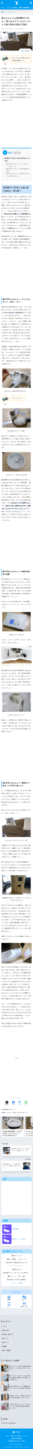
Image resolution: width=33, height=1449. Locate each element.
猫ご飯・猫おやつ (9, 1334)
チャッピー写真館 (12, 7)
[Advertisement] (16, 124)
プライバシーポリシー (16, 1444)
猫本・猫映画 (7, 1350)
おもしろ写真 (12, 1112)
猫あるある (7, 1330)
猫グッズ (13, 1109)
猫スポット (6, 1342)
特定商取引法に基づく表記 (16, 1441)
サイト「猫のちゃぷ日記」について (16, 1436)
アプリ (9, 1306)
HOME (18, 1432)
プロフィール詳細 (16, 1283)
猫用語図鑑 (15, 1229)
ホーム (3, 7)
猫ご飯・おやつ (24, 1306)
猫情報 (9, 1299)
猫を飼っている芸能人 (18, 1239)
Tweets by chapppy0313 (8, 1423)
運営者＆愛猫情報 (24, 7)
